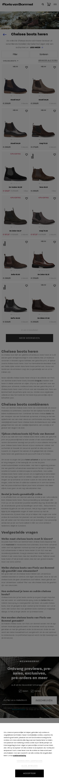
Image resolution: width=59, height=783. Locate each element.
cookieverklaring (19, 756)
